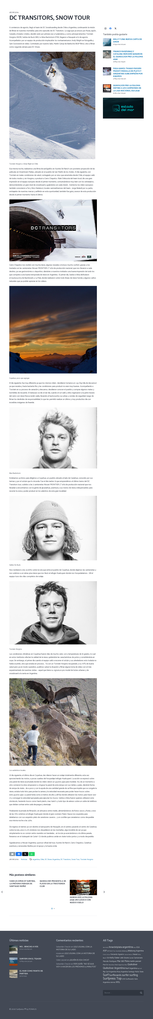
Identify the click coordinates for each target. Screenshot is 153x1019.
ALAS (106, 947)
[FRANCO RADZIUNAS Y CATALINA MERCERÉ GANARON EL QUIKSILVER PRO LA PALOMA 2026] (107, 54)
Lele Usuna (124, 957)
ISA (108, 957)
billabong (124, 951)
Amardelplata (115, 947)
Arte (134, 947)
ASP (105, 951)
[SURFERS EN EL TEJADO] (13, 962)
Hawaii (135, 954)
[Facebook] (110, 28)
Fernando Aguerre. (117, 954)
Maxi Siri (105, 964)
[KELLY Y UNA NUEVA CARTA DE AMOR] (107, 42)
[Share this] (19, 854)
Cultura (108, 955)
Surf (106, 975)
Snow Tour (75, 859)
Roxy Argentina (122, 971)
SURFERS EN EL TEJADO (30, 958)
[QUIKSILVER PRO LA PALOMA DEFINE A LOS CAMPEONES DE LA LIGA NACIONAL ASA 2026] (107, 88)
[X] (115, 28)
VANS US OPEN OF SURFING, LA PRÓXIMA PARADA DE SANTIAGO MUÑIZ (22, 883)
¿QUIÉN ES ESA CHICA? (79, 960)
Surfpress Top (112, 978)
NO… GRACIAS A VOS (28, 946)
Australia (118, 951)
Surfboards (115, 975)
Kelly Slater (114, 957)
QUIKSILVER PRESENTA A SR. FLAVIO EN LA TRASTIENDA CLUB (53, 883)
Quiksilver (132, 964)
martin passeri (135, 961)
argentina (36, 859)
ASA (138, 947)
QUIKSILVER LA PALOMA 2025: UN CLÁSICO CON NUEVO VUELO (81, 900)
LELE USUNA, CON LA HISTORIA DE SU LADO (74, 948)
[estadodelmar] (123, 108)
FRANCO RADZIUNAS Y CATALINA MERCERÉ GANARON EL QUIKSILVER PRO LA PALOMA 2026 (128, 55)
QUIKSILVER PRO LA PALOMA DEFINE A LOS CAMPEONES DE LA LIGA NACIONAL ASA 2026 (127, 88)
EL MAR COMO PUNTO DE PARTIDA (31, 972)
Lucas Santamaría (135, 957)
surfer (125, 975)
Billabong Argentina (136, 950)
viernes (112, 982)
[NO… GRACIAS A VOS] (13, 949)
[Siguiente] (103, 891)
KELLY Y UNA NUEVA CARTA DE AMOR (127, 41)
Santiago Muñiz (133, 971)
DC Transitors (65, 859)
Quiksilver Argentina (114, 968)
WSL (118, 982)
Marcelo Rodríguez (110, 961)
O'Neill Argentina (119, 965)
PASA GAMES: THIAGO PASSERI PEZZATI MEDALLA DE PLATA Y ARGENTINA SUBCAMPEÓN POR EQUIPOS (127, 72)
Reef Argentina (131, 968)
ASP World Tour (111, 951)
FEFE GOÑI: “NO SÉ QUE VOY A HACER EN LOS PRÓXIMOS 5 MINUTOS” (76, 965)
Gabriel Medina (128, 955)
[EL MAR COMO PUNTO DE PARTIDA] (13, 974)
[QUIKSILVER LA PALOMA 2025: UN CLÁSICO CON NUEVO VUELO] (83, 887)
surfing (133, 975)
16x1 (104, 947)
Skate (141, 971)
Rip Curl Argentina (109, 971)
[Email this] (12, 854)
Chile (42, 859)
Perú (126, 965)
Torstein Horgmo (86, 859)
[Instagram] (105, 28)
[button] (52, 908)
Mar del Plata (123, 961)
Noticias (24, 859)
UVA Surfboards (128, 979)
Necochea (111, 965)
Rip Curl (139, 968)
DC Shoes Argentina (52, 859)
